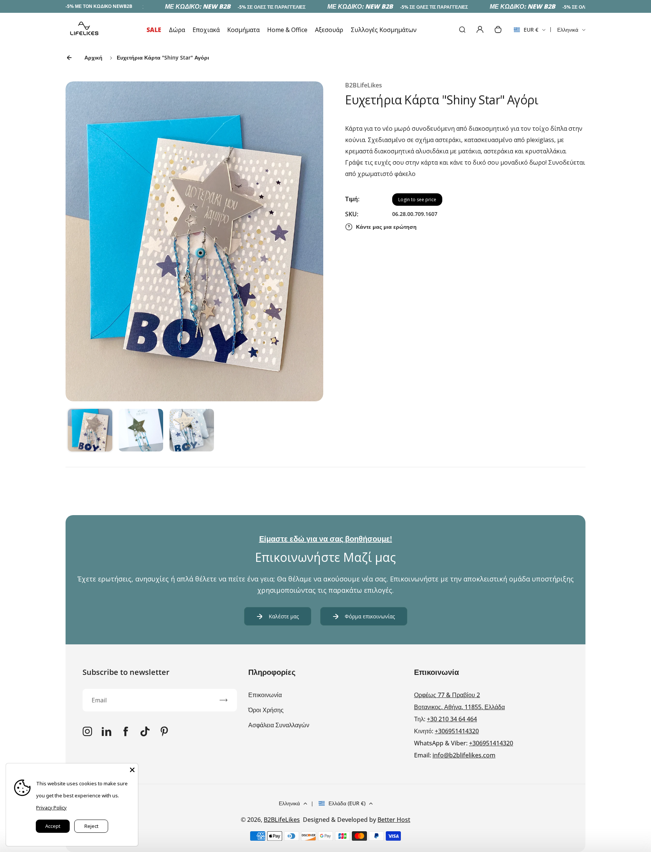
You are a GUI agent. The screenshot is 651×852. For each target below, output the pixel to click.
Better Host (393, 819)
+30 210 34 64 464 (452, 719)
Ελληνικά (567, 29)
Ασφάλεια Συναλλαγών (278, 725)
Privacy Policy (51, 807)
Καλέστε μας (284, 616)
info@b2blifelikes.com (463, 755)
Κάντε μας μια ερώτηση (386, 226)
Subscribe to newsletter (126, 672)
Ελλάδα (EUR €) (347, 803)
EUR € (526, 32)
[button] (90, 431)
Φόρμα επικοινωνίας (370, 616)
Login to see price (417, 199)
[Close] (132, 769)
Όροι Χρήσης (266, 710)
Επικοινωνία (265, 695)
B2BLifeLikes (282, 819)
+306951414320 (457, 731)
